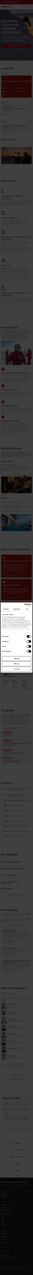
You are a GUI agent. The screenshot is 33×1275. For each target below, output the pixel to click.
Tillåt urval (16, 663)
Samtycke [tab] (6, 609)
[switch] (29, 641)
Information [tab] (16, 609)
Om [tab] (27, 609)
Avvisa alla (16, 669)
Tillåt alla (16, 658)
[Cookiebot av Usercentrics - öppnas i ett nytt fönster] (24, 605)
